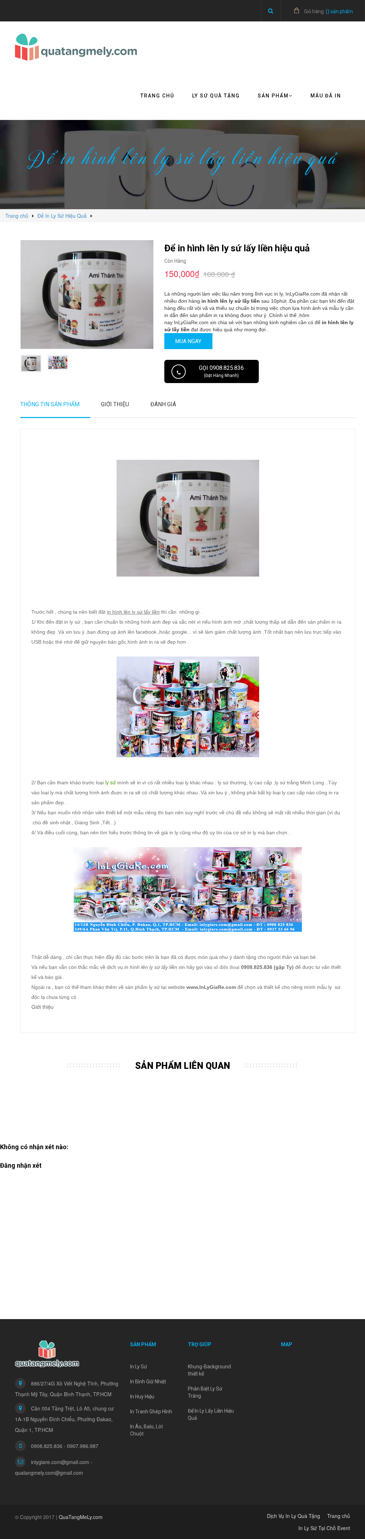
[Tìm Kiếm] (271, 10)
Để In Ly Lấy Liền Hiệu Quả (211, 1414)
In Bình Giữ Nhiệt (148, 1381)
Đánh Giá (163, 404)
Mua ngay (188, 341)
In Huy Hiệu (142, 1396)
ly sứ (110, 782)
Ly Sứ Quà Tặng (216, 96)
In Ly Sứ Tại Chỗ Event (324, 1528)
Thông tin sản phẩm (49, 404)
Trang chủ (157, 96)
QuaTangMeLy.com (81, 1516)
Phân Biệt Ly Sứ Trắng (205, 1392)
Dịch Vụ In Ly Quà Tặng (293, 1515)
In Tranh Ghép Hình (151, 1411)
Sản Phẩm (273, 96)
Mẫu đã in (325, 96)
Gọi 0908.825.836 (221, 371)
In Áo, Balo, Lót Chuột (146, 1430)
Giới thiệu (115, 404)
